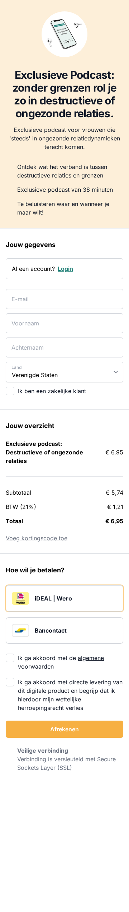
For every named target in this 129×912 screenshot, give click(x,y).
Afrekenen (64, 729)
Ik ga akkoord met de (61, 662)
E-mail (18, 294)
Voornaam (22, 318)
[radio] (64, 598)
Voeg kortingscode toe (36, 538)
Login (65, 268)
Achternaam (24, 343)
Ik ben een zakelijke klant (52, 391)
